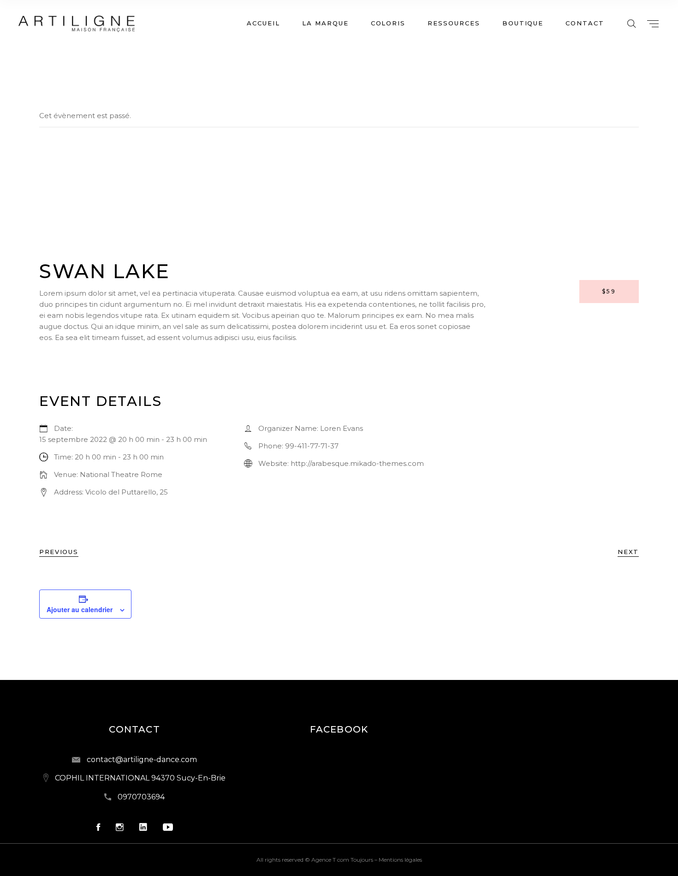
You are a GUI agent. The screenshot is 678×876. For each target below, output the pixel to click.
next (628, 551)
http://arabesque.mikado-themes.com (357, 463)
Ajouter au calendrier (80, 609)
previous (58, 551)
